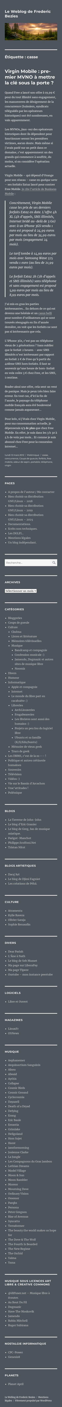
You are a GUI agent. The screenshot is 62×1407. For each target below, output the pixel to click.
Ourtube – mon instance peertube (30, 974)
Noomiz (20, 668)
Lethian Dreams (18, 1166)
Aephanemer (16, 1060)
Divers (12, 673)
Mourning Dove (18, 1189)
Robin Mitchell (17, 1320)
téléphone (46, 462)
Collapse (13, 1083)
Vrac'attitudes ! (18, 788)
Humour (13, 677)
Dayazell (13, 1101)
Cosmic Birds (16, 1088)
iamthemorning (18, 1147)
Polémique (33, 455)
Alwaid (12, 1074)
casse (45, 455)
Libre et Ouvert (18, 1001)
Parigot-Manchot (19, 838)
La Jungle (14, 1156)
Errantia (13, 1124)
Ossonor (13, 1198)
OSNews (13, 1033)
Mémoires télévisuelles (26, 641)
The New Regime (19, 1248)
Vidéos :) (14, 778)
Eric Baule (14, 1120)
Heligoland (15, 1134)
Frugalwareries (24, 714)
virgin (8, 465)
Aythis (12, 1078)
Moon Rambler (18, 1179)
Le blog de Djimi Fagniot (24, 879)
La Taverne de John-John (24, 819)
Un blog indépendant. (22, 542)
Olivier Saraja (16, 919)
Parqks (12, 1202)
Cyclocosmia (16, 1097)
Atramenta (15, 910)
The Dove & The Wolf (22, 1239)
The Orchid (15, 1253)
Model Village (17, 1170)
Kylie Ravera (16, 915)
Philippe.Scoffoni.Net (22, 842)
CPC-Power (15, 1352)
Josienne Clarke (18, 1152)
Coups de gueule (28, 458)
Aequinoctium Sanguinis (24, 1065)
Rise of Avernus (18, 1216)
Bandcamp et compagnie (31, 650)
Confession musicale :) (29, 654)
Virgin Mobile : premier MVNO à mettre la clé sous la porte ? (30, 77)
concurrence (11, 458)
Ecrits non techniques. (22, 528)
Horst (12, 1143)
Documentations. (19, 524)
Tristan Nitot (16, 847)
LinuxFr (13, 1028)
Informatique (17, 682)
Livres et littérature (24, 636)
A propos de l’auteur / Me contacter (31, 492)
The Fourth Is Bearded (22, 1244)
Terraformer (16, 1225)
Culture (13, 627)
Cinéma (16, 631)
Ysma (11, 1262)
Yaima (12, 1258)
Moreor (13, 1184)
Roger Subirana (18, 1325)
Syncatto (14, 1221)
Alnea (12, 1069)
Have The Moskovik (21, 1311)
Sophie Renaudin (19, 924)
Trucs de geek (20, 751)
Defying (13, 1111)
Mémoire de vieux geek (26, 746)
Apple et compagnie (24, 687)
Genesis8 (14, 1357)
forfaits (42, 458)
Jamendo (14, 1316)
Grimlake (14, 1129)
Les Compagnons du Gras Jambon (30, 1161)
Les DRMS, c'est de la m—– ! (27, 756)
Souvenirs (14, 769)
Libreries (17, 705)
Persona (13, 1207)
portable (35, 462)
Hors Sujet (15, 1138)
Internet (16, 691)
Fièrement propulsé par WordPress (33, 1400)
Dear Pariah (15, 951)
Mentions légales (19, 538)
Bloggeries (15, 618)
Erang (12, 1115)
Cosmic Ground (18, 1092)
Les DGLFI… (16, 533)
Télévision (15, 774)
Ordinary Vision (18, 1193)
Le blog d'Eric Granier (22, 824)
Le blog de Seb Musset (22, 960)
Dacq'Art (14, 874)
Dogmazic (14, 1307)
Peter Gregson (17, 1212)
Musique (17, 645)
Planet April (15, 1384)
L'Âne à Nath (16, 956)
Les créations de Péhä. (22, 883)
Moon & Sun (16, 1175)
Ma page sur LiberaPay (23, 965)
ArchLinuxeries (25, 710)
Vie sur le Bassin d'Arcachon (26, 783)
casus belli (45, 313)
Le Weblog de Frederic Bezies (20, 1397)
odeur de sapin (22, 462)
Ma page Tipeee (18, 970)
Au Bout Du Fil (17, 1302)
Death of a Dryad (19, 1106)
